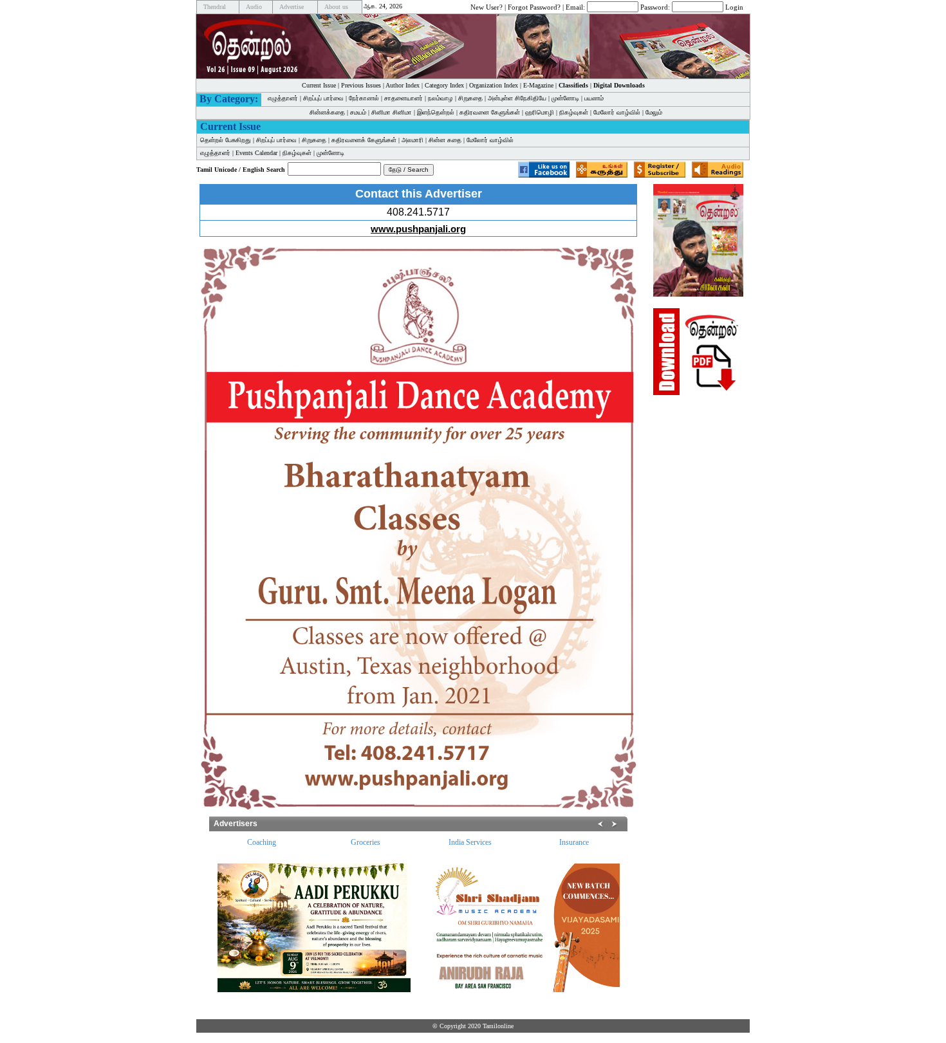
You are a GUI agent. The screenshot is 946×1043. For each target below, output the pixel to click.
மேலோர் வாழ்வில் (616, 112)
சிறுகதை (470, 98)
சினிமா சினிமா (391, 112)
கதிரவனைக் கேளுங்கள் (363, 139)
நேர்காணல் (364, 98)
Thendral (214, 6)
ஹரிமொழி (539, 112)
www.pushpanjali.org (418, 228)
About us (336, 6)
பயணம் (594, 98)
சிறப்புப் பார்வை (323, 98)
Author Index (402, 85)
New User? (486, 6)
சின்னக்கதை (327, 112)
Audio (254, 6)
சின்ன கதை (445, 139)
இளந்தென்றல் (435, 112)
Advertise (291, 6)
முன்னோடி (565, 98)
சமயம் (358, 112)
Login (734, 6)
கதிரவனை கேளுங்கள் (489, 112)
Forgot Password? (534, 6)
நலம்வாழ (440, 98)
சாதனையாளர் (403, 98)
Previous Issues (361, 85)
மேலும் (653, 112)
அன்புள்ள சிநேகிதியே (517, 98)
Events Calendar (256, 152)
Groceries (365, 842)
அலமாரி (412, 139)
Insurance (574, 842)
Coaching (261, 842)
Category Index (444, 85)
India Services (470, 842)
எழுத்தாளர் (283, 98)
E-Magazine (538, 85)
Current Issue (319, 85)
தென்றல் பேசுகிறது (225, 139)
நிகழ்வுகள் (573, 112)
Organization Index (493, 85)
